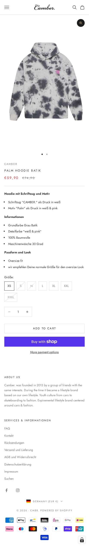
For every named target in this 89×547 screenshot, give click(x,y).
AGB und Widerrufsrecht (20, 457)
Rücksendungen (14, 443)
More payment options (44, 352)
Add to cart (44, 328)
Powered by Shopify (56, 510)
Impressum (11, 471)
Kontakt (8, 435)
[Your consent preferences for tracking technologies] (82, 540)
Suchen (9, 478)
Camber (10, 164)
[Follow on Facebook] (6, 490)
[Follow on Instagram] (18, 490)
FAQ (7, 428)
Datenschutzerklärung (17, 464)
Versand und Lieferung (18, 450)
